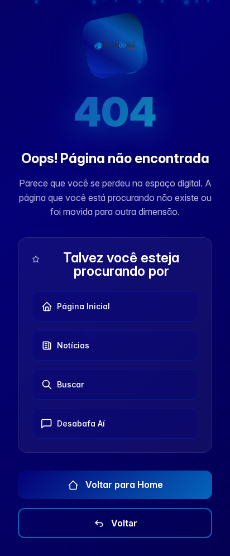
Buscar (70, 384)
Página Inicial (83, 306)
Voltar (123, 523)
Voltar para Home (123, 484)
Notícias (73, 345)
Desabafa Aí (81, 423)
